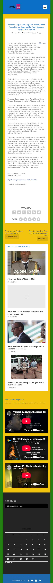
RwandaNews (27, 33)
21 (21, 554)
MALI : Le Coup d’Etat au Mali (21, 279)
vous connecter (19, 403)
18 (45, 549)
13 (14, 549)
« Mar (7, 563)
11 (45, 545)
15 (27, 549)
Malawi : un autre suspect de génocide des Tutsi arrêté (26, 383)
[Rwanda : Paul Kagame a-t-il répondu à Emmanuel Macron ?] (26, 331)
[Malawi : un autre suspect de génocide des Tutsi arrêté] (26, 367)
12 (8, 549)
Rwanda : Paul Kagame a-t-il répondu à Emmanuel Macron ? (26, 347)
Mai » (13, 563)
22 (27, 554)
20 (14, 554)
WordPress (41, 577)
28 (21, 559)
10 (39, 545)
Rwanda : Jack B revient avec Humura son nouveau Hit (25, 312)
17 (39, 549)
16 (33, 549)
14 (21, 549)
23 (33, 554)
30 (33, 559)
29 (27, 559)
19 (8, 554)
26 (8, 559)
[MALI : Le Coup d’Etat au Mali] (26, 263)
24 (39, 554)
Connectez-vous (18, 580)
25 (45, 554)
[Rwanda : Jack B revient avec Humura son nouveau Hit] (26, 296)
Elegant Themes (21, 577)
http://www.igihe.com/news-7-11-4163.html (22, 180)
